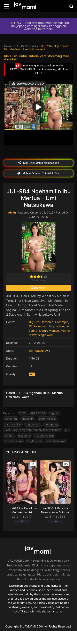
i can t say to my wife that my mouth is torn (32, 430)
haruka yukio (13, 424)
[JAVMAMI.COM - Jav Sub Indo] (25, 6)
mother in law (13, 441)
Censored (47, 322)
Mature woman (49, 330)
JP (30, 366)
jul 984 (9, 435)
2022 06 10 (38, 413)
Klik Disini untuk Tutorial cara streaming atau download (36, 57)
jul (66, 430)
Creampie (61, 322)
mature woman (44, 435)
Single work (46, 335)
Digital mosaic (38, 326)
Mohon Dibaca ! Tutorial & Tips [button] (41, 173)
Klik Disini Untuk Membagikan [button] (40, 162)
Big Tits (34, 322)
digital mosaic (47, 418)
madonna (24, 435)
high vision (33, 424)
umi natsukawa (55, 441)
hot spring (51, 424)
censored (11, 418)
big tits (54, 413)
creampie (27, 418)
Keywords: (9, 413)
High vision (56, 326)
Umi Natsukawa (39, 350)
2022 (22, 413)
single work (34, 441)
